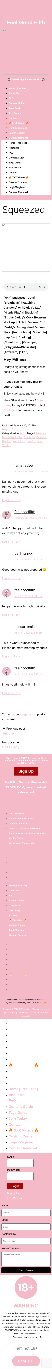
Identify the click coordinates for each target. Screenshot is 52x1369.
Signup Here (14, 1192)
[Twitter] (21, 802)
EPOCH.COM (15, 787)
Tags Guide (15, 108)
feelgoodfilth (9, 429)
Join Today (15, 113)
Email (4, 1219)
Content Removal (18, 138)
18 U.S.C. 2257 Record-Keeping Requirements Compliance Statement (27, 830)
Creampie (41, 437)
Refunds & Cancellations (21, 818)
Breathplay (29, 437)
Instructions (19, 441)
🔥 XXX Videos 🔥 (19, 123)
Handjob (6, 441)
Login (10, 1156)
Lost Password (15, 1197)
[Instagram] (30, 802)
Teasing (6, 445)
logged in (26, 714)
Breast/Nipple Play (12, 437)
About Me (14, 93)
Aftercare (41, 433)
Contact (13, 118)
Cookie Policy (16, 838)
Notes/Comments (11, 1248)
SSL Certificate (16, 813)
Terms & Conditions (19, 823)
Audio (23, 433)
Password (13, 1169)
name (40, 441)
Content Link (8, 1234)
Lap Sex (31, 441)
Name (4, 1205)
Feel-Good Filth (26, 22)
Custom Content (18, 128)
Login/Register (17, 133)
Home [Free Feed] (18, 88)
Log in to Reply (11, 500)
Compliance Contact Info (21, 843)
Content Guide (17, 103)
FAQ (11, 98)
